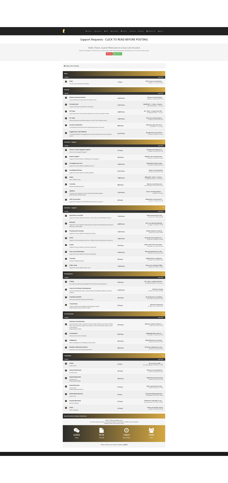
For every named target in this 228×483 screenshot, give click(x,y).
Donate (124, 31)
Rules (66, 73)
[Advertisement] (114, 13)
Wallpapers (73, 340)
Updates (72, 191)
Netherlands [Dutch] (76, 394)
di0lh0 (151, 409)
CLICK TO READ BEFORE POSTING (126, 39)
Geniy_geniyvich (149, 402)
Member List (151, 31)
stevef (151, 171)
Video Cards (73, 265)
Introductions (73, 104)
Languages (67, 355)
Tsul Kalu (151, 158)
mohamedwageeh (148, 364)
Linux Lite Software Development (80, 288)
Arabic (71, 363)
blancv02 (150, 246)
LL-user (151, 134)
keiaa (151, 348)
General (66, 90)
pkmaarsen (150, 395)
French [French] (74, 385)
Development (68, 274)
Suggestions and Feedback (78, 132)
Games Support (74, 156)
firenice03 (79, 195)
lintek (151, 341)
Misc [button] (161, 31)
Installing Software (75, 170)
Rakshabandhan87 (152, 105)
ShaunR (151, 253)
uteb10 (125, 444)
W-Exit (151, 371)
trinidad (88, 308)
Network (72, 222)
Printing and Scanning (76, 231)
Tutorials (72, 184)
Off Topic (72, 111)
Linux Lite (98, 31)
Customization (69, 314)
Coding (71, 281)
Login (110, 54)
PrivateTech (153, 126)
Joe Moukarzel (149, 185)
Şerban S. (150, 99)
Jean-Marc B (80, 389)
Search (141, 31)
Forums (89, 31)
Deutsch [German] (75, 370)
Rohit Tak (150, 239)
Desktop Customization (77, 321)
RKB (152, 325)
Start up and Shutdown (76, 251)
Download (115, 31)
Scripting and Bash (75, 297)
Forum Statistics (80, 416)
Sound (71, 245)
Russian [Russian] (75, 400)
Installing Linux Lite (75, 163)
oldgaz (151, 224)
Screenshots (73, 333)
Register (118, 54)
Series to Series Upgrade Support (80, 149)
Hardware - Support (70, 208)
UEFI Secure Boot (74, 199)
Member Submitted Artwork (78, 347)
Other (71, 177)
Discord (133, 31)
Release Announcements (77, 97)
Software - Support (70, 142)
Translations (73, 304)
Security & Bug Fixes (75, 125)
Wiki (106, 31)
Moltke (79, 381)
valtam (151, 82)
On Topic (72, 118)
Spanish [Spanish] (75, 377)
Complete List (118, 420)
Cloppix (151, 260)
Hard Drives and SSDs (76, 215)
